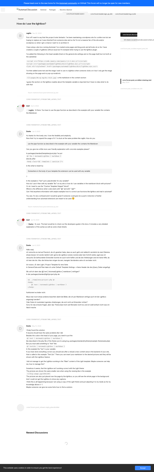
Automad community (68, 3)
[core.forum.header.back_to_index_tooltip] (3, 10)
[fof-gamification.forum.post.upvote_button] (76, 89)
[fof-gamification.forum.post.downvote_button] (81, 89)
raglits (31, 110)
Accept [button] (143, 468)
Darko (31, 224)
